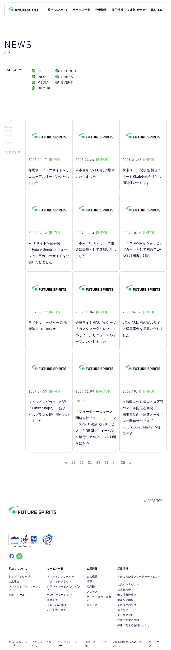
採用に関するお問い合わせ (133, 625)
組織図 (91, 586)
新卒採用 (122, 609)
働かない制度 (125, 599)
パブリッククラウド (59, 581)
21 (90, 462)
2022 (8, 142)
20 (82, 462)
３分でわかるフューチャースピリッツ (139, 578)
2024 (8, 132)
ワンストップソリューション (25, 588)
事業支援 (52, 599)
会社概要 (92, 576)
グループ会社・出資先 (99, 598)
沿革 (89, 581)
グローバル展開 (56, 604)
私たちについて (58, 9)
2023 (8, 137)
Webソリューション (59, 594)
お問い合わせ (137, 9)
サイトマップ (155, 644)
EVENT (67, 82)
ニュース (92, 604)
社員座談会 (124, 589)
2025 (8, 126)
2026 (8, 121)
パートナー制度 (56, 609)
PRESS (67, 77)
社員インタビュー (128, 584)
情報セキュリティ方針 (95, 644)
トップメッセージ (19, 576)
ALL (41, 71)
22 (98, 462)
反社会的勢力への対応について (127, 644)
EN (160, 9)
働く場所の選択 (126, 594)
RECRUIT (69, 71)
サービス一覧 (81, 9)
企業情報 (101, 9)
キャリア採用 (125, 615)
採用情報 (117, 9)
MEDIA (43, 82)
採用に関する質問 (128, 620)
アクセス (92, 591)
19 (73, 462)
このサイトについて (41, 644)
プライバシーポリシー (68, 644)
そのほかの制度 (126, 604)
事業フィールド (18, 594)
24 (115, 462)
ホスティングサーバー (60, 576)
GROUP (44, 88)
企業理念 (14, 581)
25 (123, 462)
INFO (42, 77)
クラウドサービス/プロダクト (63, 588)
